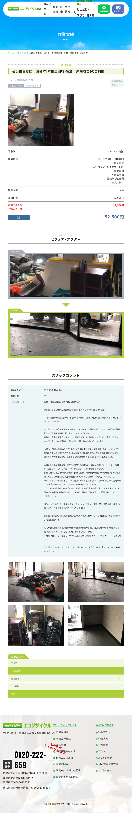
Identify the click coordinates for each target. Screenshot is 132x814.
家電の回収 (62, 764)
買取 (13, 694)
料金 (61, 9)
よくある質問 (105, 757)
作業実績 (55, 9)
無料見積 (104, 11)
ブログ (101, 751)
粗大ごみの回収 (64, 757)
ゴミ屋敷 (15, 686)
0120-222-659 (86, 12)
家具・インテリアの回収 (68, 770)
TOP (39, 9)
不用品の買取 (63, 738)
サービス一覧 (47, 9)
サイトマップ (104, 770)
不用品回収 (16, 670)
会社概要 (103, 745)
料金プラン (104, 732)
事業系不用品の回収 (67, 776)
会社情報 (67, 9)
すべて (14, 663)
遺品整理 (15, 678)
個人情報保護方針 (108, 764)
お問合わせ (118, 11)
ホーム (11, 52)
